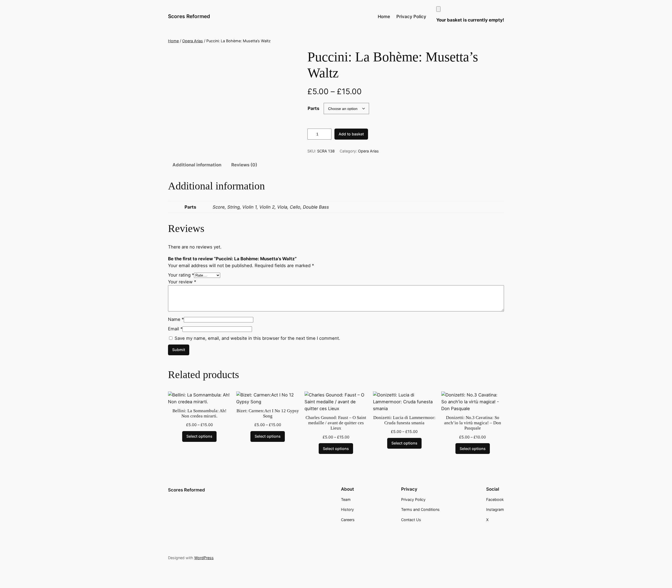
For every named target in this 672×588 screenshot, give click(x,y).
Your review (182, 281)
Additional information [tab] (196, 164)
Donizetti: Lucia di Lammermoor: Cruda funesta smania (404, 420)
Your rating (181, 275)
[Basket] (438, 9)
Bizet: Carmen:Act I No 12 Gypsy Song (268, 413)
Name (176, 319)
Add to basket (351, 134)
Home (173, 41)
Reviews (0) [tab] (244, 164)
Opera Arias (192, 41)
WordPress (204, 557)
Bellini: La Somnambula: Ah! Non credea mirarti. (199, 413)
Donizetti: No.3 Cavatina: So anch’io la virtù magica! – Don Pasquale (472, 423)
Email (175, 328)
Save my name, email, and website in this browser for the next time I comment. (257, 338)
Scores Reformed (189, 16)
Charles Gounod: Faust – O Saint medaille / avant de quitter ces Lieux (336, 423)
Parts (313, 108)
